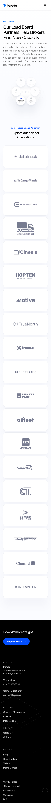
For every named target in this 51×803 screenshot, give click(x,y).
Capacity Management (14, 712)
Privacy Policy (9, 790)
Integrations (9, 720)
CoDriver (7, 716)
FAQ (5, 799)
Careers (7, 732)
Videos (6, 763)
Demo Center (10, 767)
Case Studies (10, 759)
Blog (5, 754)
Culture (7, 737)
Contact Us (8, 795)
